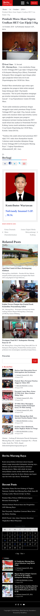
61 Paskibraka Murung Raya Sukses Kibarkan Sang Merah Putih (25, 563)
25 (25, 544)
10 (20, 537)
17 (20, 540)
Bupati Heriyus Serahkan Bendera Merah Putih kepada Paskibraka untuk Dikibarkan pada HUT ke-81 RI (26, 588)
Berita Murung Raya (9, 224)
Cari (34, 361)
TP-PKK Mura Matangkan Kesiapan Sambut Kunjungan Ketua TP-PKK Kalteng (25, 405)
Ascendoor (32, 610)
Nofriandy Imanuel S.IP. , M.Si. (24, 375)
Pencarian (6, 356)
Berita (6, 2)
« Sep (17, 553)
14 (5, 540)
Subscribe (34, 3)
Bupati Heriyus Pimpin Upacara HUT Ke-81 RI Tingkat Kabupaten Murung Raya (25, 575)
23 (15, 544)
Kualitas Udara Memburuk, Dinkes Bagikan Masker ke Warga (26, 427)
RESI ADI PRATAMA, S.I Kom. (24, 385)
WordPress (23, 612)
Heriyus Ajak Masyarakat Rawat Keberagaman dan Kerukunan (26, 371)
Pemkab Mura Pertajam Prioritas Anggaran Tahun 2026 (26, 382)
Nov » (22, 553)
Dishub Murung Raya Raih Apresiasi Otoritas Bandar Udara (26, 417)
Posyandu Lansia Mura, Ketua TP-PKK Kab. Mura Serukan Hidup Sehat (25, 393)
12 (30, 537)
